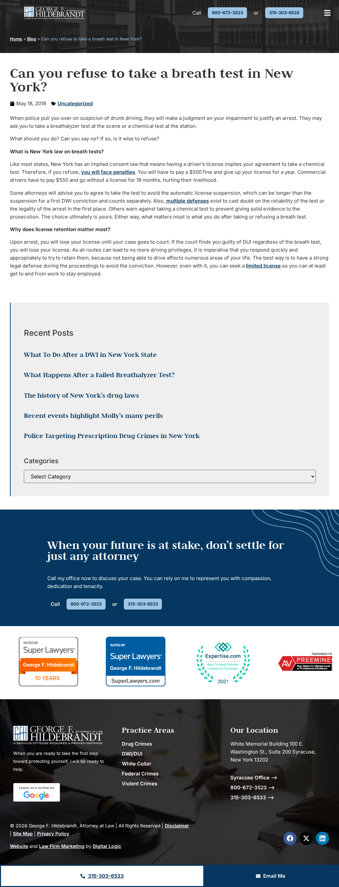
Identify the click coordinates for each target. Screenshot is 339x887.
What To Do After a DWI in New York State (90, 354)
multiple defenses (187, 201)
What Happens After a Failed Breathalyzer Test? (99, 374)
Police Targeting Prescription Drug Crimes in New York (112, 435)
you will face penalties (108, 172)
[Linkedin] (322, 838)
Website (19, 846)
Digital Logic (107, 846)
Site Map (23, 833)
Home (16, 38)
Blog (31, 38)
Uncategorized (75, 103)
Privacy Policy (53, 833)
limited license (263, 266)
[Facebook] (290, 838)
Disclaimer (177, 825)
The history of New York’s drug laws (81, 395)
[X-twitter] (306, 838)
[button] (327, 12)
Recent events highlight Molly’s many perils (93, 415)
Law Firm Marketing (61, 846)
